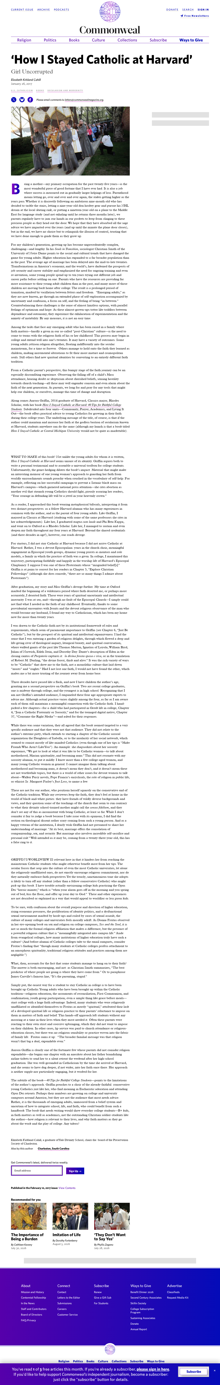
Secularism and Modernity (65, 90)
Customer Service (67, 1314)
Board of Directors (31, 1314)
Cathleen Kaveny (23, 1244)
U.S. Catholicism (22, 90)
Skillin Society (138, 1303)
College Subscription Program (142, 1310)
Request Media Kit (177, 1297)
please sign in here (153, 1369)
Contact (61, 1292)
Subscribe (158, 39)
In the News (28, 1303)
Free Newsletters (196, 15)
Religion (24, 39)
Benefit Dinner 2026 (141, 1292)
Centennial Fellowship (33, 1297)
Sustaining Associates (142, 1318)
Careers (62, 1308)
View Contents (67, 1187)
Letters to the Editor (68, 1297)
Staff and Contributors (33, 1308)
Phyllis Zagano (105, 1244)
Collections (127, 39)
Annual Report (138, 1329)
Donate (172, 9)
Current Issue (22, 9)
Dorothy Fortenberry (66, 1240)
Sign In (203, 9)
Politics (50, 39)
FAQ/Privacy (28, 1320)
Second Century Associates (146, 1297)
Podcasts (61, 9)
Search (188, 9)
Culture (98, 39)
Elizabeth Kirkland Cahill (26, 79)
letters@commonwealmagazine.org (84, 99)
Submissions (64, 1303)
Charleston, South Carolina (53, 1148)
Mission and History (32, 1292)
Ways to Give (191, 39)
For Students (101, 1303)
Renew (98, 1292)
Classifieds (173, 1292)
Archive (43, 9)
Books (74, 39)
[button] (13, 101)
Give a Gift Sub (102, 1297)
